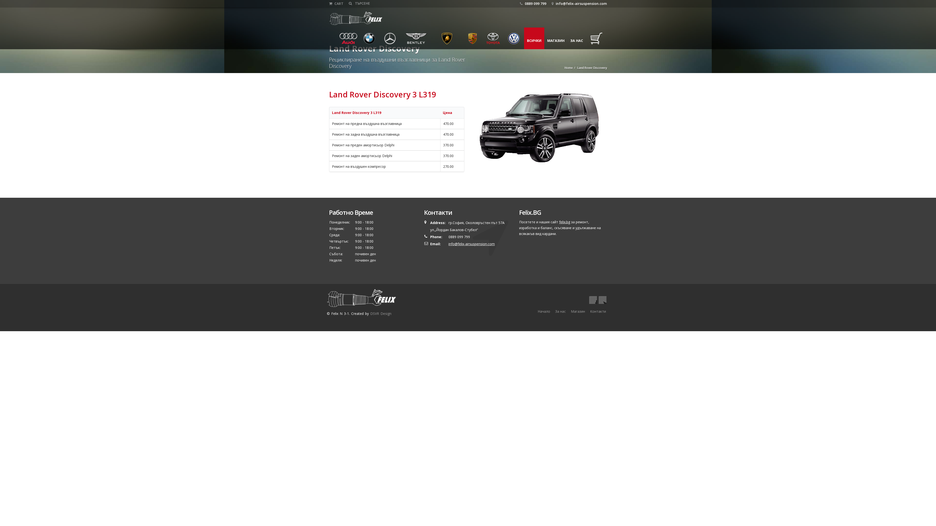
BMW (366, 40)
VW (509, 40)
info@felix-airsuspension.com (581, 3)
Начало (544, 311)
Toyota (493, 40)
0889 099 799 (535, 3)
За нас (576, 40)
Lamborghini (447, 40)
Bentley (410, 40)
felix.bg (564, 222)
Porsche (472, 40)
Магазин (556, 40)
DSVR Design (380, 313)
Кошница (598, 40)
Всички (534, 40)
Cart (338, 3)
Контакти (598, 311)
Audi (345, 40)
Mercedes (391, 40)
